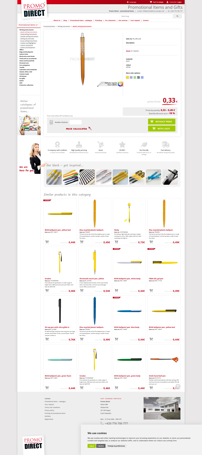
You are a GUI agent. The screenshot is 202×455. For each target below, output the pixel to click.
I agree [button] (91, 446)
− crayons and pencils (26, 45)
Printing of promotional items (55, 413)
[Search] (177, 16)
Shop (65, 20)
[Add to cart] (47, 242)
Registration (49, 419)
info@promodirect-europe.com (153, 11)
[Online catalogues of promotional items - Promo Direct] (30, 135)
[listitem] (127, 77)
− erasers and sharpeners (27, 47)
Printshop (98, 20)
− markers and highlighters (27, 43)
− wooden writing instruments (28, 36)
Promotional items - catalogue (81, 20)
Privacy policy (49, 410)
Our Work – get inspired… (64, 165)
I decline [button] (101, 446)
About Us (57, 20)
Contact (146, 20)
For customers (110, 20)
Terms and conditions (52, 407)
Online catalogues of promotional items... (28, 106)
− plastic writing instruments (28, 32)
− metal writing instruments (28, 34)
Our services (123, 20)
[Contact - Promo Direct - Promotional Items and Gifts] (162, 419)
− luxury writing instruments (28, 41)
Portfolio (48, 416)
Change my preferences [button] (116, 446)
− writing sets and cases (26, 39)
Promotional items (27, 25)
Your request (135, 20)
